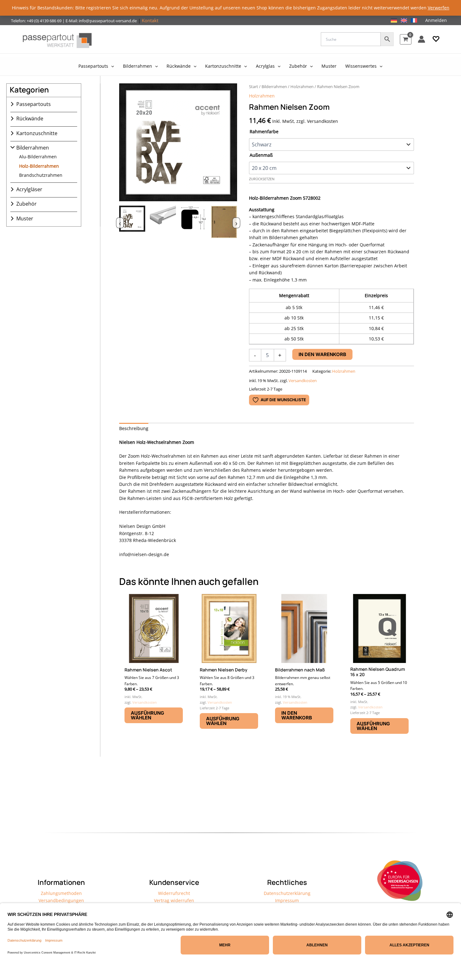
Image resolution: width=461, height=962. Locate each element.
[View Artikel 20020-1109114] (132, 222)
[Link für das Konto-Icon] (421, 39)
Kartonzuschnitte (36, 133)
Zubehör (26, 203)
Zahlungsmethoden (61, 893)
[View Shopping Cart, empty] (405, 39)
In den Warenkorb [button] (296, 715)
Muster (24, 218)
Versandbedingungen (61, 900)
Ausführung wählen (147, 715)
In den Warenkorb (322, 354)
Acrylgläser (29, 189)
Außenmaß (261, 155)
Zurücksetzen (261, 179)
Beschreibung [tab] (133, 428)
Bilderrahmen (32, 147)
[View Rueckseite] (224, 222)
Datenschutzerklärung (287, 893)
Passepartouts (33, 104)
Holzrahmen (302, 86)
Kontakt (150, 20)
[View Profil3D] (163, 222)
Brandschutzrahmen (40, 175)
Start (253, 86)
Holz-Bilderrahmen (39, 166)
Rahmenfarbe (264, 131)
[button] (436, 39)
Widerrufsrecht (174, 893)
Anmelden (436, 20)
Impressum (287, 900)
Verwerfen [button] (438, 8)
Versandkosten (303, 380)
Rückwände (29, 118)
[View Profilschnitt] (194, 222)
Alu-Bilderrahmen (38, 157)
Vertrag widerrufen (174, 900)
